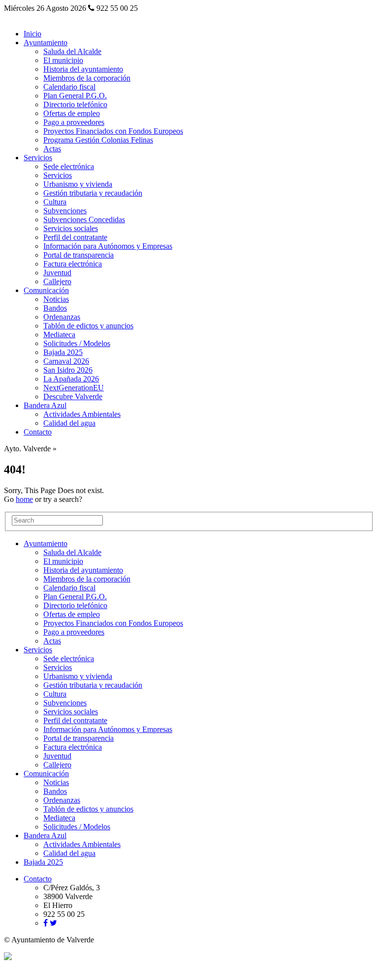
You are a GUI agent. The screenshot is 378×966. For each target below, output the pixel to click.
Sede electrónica (68, 166)
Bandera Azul (45, 405)
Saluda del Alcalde (72, 51)
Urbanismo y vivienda (77, 184)
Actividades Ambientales (82, 414)
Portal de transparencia (78, 255)
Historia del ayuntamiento (83, 69)
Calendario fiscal (69, 87)
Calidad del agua (69, 423)
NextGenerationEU (73, 387)
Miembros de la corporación (86, 78)
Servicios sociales (70, 228)
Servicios (38, 157)
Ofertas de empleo (71, 113)
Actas (52, 149)
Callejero (57, 281)
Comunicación (46, 290)
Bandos (55, 308)
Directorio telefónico (75, 104)
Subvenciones (65, 210)
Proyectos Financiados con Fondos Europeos (113, 131)
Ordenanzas (61, 317)
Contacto (38, 432)
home (24, 499)
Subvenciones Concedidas (84, 219)
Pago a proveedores (73, 122)
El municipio (63, 60)
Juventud (57, 272)
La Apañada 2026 (71, 379)
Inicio (32, 33)
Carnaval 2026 (66, 361)
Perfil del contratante (75, 237)
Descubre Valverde (72, 396)
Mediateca (59, 334)
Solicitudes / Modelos (76, 343)
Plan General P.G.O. (75, 95)
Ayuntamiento (45, 42)
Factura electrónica (72, 264)
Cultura (54, 202)
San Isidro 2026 (68, 370)
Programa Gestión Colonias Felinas (98, 140)
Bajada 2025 (63, 352)
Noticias (56, 299)
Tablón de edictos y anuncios (88, 326)
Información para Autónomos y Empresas (107, 246)
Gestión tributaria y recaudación (92, 193)
